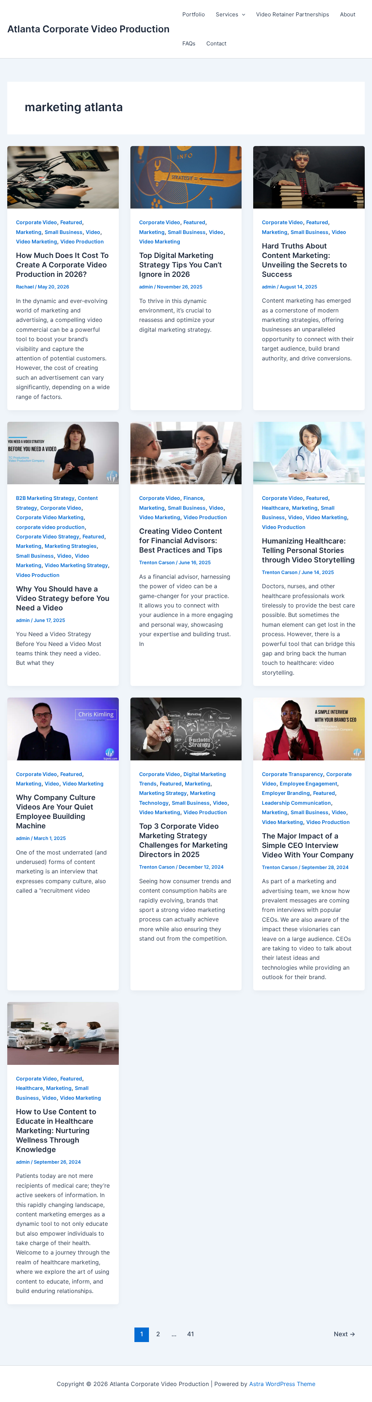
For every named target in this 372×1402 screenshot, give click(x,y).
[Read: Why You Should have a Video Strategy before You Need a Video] (63, 452)
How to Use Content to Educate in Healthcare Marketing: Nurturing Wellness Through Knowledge (56, 1130)
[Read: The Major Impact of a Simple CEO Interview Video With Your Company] (309, 728)
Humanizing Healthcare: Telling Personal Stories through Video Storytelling (308, 550)
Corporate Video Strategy (47, 536)
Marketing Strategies (71, 546)
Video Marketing (36, 241)
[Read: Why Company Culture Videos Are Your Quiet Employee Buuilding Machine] (63, 728)
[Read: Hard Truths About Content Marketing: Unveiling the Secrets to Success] (309, 176)
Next (344, 1334)
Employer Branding (286, 793)
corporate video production (50, 527)
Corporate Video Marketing (50, 517)
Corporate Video (36, 222)
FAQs (188, 43)
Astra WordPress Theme (282, 1383)
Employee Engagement (308, 783)
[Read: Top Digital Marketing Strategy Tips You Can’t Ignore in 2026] (186, 176)
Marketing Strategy (163, 793)
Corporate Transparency (292, 774)
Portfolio (193, 14)
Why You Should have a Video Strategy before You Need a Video (62, 598)
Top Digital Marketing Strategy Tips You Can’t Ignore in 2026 (180, 265)
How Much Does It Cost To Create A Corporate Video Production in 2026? (62, 265)
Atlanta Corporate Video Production (88, 29)
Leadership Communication (296, 803)
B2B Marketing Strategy (45, 498)
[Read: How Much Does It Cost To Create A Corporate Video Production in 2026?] (63, 176)
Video (93, 232)
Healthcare (275, 508)
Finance (193, 498)
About (347, 14)
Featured (71, 222)
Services (227, 14)
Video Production (82, 241)
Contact (216, 43)
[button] (241, 14)
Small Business (63, 232)
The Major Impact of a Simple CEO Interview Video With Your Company (308, 845)
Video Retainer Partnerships (292, 14)
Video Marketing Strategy (76, 565)
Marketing (28, 232)
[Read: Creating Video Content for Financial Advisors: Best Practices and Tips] (186, 452)
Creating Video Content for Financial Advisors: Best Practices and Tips (180, 540)
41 (190, 1334)
